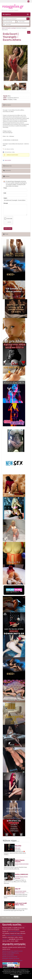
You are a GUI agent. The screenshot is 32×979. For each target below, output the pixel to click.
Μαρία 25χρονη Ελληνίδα (19, 860)
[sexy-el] (14, 574)
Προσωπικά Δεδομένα (7, 921)
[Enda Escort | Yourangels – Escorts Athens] (15, 63)
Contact (7, 176)
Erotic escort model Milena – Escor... (21, 903)
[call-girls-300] (14, 330)
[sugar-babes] (14, 590)
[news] (14, 463)
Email (5, 193)
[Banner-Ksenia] (14, 645)
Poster (6, 234)
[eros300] (14, 414)
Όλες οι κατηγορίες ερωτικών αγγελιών (12, 960)
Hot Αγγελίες (8, 28)
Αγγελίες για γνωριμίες (8, 954)
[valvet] (14, 374)
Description (8, 105)
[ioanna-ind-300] (14, 530)
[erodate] (16, 308)
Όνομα (5, 187)
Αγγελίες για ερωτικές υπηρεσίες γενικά (12, 951)
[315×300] (14, 354)
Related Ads (8, 166)
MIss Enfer (18, 845)
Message (6, 203)
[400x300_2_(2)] (14, 827)
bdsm (18, 931)
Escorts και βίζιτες (7, 952)
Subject (5, 198)
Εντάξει (16, 976)
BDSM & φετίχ (15, 952)
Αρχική (3, 28)
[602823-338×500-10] (14, 759)
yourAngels (13, 28)
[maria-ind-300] (14, 508)
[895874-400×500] (14, 786)
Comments (8, 170)
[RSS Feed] (28, 1)
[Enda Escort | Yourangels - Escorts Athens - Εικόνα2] (15, 86)
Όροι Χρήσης (17, 917)
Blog (12, 917)
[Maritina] (14, 485)
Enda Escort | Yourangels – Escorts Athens (12, 36)
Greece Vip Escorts (18, 891)
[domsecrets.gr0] (14, 623)
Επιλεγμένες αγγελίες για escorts (10, 958)
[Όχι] (30, 973)
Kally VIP (17, 889)
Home (3, 917)
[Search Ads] (27, 19)
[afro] (16, 440)
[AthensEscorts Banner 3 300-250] (14, 289)
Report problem (8, 160)
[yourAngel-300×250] (14, 393)
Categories (7, 917)
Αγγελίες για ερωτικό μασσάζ (9, 956)
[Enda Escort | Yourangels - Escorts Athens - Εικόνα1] (7, 86)
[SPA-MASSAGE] (14, 713)
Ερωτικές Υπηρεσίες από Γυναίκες (21, 863)
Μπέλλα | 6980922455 (21, 874)
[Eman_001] (14, 604)
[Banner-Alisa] (14, 553)
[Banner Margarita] (14, 690)
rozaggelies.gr (7, 14)
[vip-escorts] (14, 269)
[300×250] (14, 248)
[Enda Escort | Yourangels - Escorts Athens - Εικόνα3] (22, 86)
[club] (14, 736)
